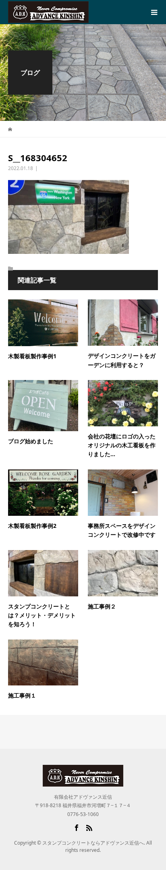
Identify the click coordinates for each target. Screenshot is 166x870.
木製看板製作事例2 (32, 525)
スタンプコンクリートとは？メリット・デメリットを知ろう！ (42, 615)
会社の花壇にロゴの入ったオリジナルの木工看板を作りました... (122, 445)
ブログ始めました (30, 441)
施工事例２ (102, 606)
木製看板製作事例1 (32, 356)
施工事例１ (22, 695)
